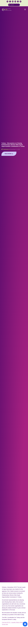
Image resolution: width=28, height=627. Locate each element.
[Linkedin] (20, 1)
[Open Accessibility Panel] (25, 624)
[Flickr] (13, 1)
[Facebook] (7, 1)
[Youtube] (15, 1)
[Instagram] (18, 1)
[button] (25, 9)
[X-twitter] (10, 1)
